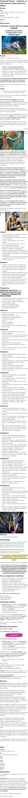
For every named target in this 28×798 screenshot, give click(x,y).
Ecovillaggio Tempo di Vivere (7, 751)
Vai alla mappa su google (6, 796)
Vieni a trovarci (3, 793)
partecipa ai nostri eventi (14, 793)
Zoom (25, 60)
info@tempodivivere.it (5, 599)
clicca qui (17, 593)
